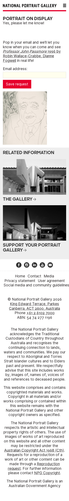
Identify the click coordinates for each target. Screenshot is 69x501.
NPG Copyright (47, 473)
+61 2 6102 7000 (40, 313)
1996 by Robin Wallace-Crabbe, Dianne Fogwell (32, 56)
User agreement (51, 281)
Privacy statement (19, 281)
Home (20, 276)
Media (49, 276)
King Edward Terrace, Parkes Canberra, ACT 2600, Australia (34, 306)
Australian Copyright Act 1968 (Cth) (34, 450)
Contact (34, 276)
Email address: (15, 69)
